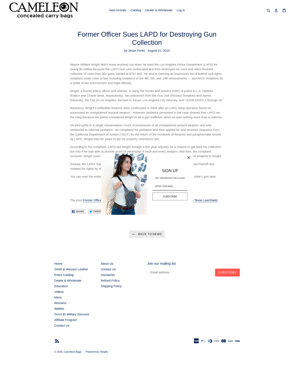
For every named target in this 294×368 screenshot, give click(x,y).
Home (58, 263)
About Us (107, 263)
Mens (58, 297)
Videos (59, 292)
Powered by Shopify (97, 351)
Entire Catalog (64, 275)
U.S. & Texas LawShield (201, 200)
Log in (181, 10)
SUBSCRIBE (170, 196)
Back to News (149, 234)
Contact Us (61, 325)
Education (61, 286)
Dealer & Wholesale (158, 10)
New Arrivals (117, 10)
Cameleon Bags (72, 351)
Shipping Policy (111, 286)
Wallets (59, 308)
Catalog (135, 10)
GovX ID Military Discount (71, 314)
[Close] (189, 157)
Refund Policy (110, 280)
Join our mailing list (161, 263)
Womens (60, 303)
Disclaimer (108, 275)
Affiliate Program (65, 320)
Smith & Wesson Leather (71, 269)
